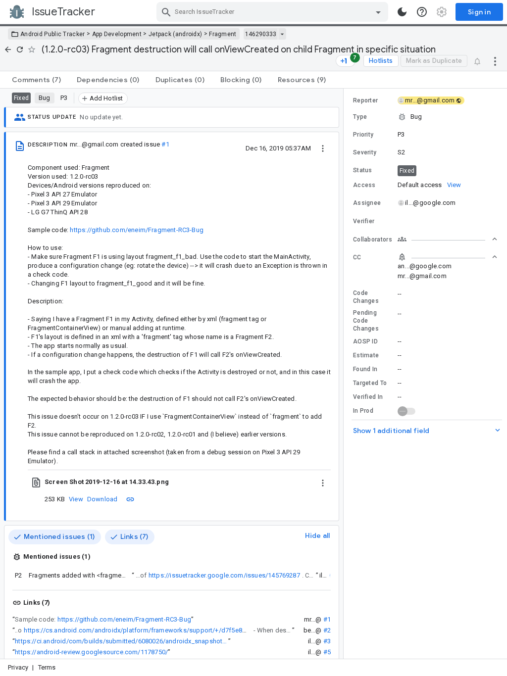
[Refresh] (20, 49)
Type (360, 116)
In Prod (363, 410)
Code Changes (366, 297)
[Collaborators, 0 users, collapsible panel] (448, 239)
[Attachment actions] (323, 482)
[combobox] (273, 12)
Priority (363, 134)
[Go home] (8, 49)
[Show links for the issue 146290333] (282, 34)
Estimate (366, 355)
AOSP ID (365, 341)
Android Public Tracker (52, 34)
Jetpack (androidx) (175, 34)
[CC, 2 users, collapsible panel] (448, 256)
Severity (364, 152)
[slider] (345, 374)
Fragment (222, 34)
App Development (117, 34)
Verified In (368, 396)
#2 (327, 630)
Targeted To (370, 383)
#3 (327, 641)
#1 (165, 144)
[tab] (36, 79)
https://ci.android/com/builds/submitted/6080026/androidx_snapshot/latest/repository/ (121, 641)
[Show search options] (378, 12)
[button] (425, 117)
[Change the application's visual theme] (402, 12)
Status (362, 170)
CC (357, 257)
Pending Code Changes (366, 320)
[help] (422, 12)
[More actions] (495, 61)
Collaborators (372, 239)
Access (364, 185)
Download (102, 499)
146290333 (260, 34)
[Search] (166, 12)
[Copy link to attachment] (130, 499)
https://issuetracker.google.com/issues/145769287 (224, 575)
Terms (47, 667)
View (76, 499)
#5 (327, 652)
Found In (365, 369)
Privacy (18, 667)
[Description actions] (323, 148)
